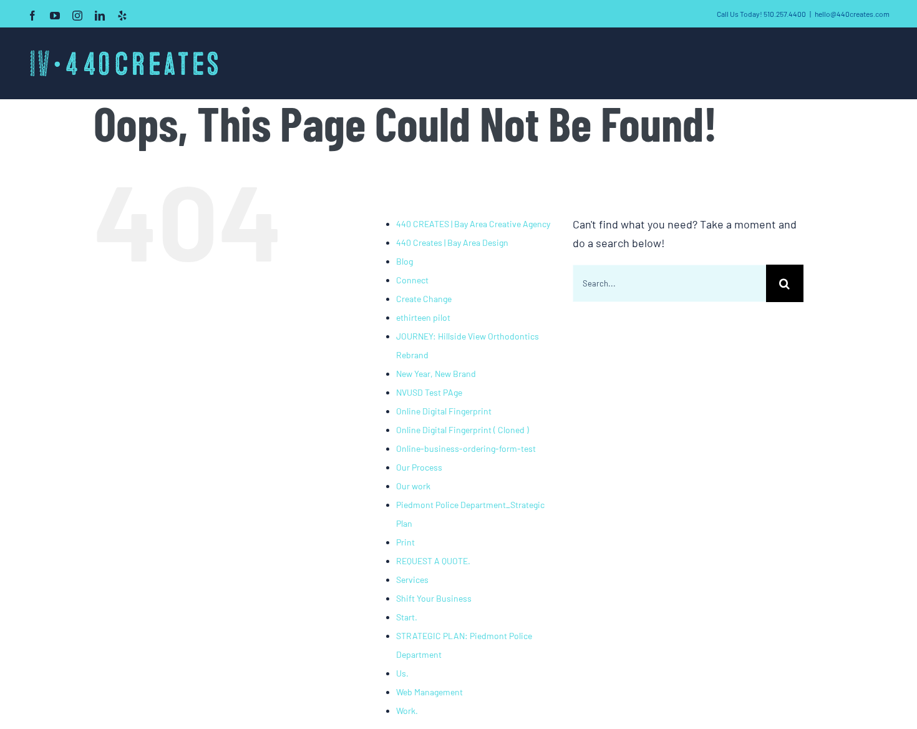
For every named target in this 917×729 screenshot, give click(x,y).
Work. (407, 710)
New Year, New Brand (436, 373)
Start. (406, 617)
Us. (402, 673)
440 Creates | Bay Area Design (452, 242)
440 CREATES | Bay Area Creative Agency (473, 223)
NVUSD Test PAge (429, 392)
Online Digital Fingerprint (444, 411)
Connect (412, 280)
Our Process (419, 467)
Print (405, 542)
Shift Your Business (434, 598)
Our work (413, 486)
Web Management (429, 692)
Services (412, 579)
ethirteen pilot (423, 317)
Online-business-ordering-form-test (466, 448)
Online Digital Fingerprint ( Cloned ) (462, 429)
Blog (404, 261)
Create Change (424, 298)
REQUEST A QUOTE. (433, 560)
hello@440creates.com (852, 13)
